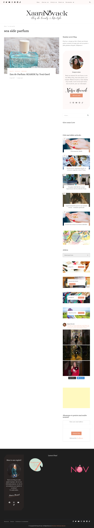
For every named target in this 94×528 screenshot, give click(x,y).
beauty (12, 71)
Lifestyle (53, 2)
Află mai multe (76, 95)
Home (38, 2)
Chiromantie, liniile (76, 151)
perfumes (24, 71)
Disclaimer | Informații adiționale (58, 525)
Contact (12, 521)
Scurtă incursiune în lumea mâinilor (76, 224)
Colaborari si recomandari (22, 521)
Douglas (17, 71)
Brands (60, 2)
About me (6, 521)
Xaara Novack (39, 525)
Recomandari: (69, 2)
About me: (44, 2)
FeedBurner (80, 438)
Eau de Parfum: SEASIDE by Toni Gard (30, 74)
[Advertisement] (76, 398)
